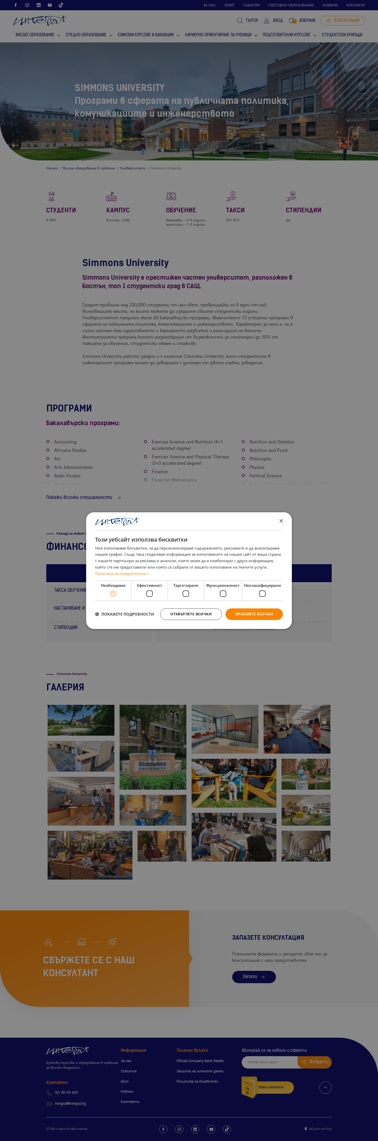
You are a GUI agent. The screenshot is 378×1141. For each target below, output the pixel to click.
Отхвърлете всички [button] (191, 613)
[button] (124, 614)
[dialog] (189, 570)
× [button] (281, 521)
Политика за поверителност (121, 573)
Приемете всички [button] (254, 613)
